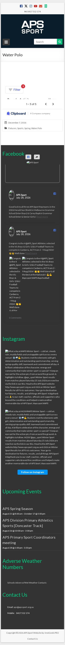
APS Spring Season (18, 508)
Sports (20, 128)
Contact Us (32, 638)
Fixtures (12, 128)
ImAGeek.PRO (52, 632)
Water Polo (36, 128)
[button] (28, 157)
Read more (42, 216)
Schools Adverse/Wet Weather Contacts (27, 582)
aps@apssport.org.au (24, 607)
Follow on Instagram (32, 472)
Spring (27, 128)
